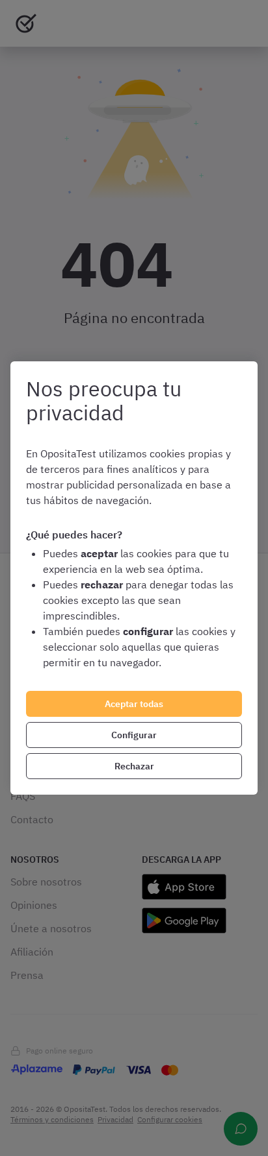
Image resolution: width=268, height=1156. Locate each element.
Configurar (134, 735)
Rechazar (134, 766)
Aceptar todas (134, 704)
